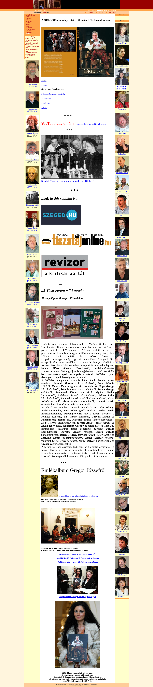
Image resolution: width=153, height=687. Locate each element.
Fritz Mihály (122, 554)
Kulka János (122, 154)
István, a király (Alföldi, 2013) (30, 37)
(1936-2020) (32, 86)
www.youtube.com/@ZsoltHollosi (91, 124)
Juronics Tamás (121, 191)
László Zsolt (122, 215)
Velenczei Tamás (122, 173)
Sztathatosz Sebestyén (122, 87)
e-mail (72, 684)
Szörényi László (122, 363)
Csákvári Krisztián (121, 66)
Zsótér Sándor (122, 381)
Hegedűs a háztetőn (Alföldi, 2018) (31, 44)
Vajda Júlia (122, 109)
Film (26, 20)
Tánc (27, 26)
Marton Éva (122, 400)
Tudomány (28, 21)
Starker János (32, 367)
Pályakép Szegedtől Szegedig (53, 94)
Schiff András (122, 417)
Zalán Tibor (122, 133)
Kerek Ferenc (122, 237)
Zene (27, 16)
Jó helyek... (29, 27)
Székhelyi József (32, 160)
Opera (27, 24)
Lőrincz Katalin (121, 43)
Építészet (28, 32)
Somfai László (122, 512)
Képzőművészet (30, 15)
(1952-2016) (32, 230)
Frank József (121, 476)
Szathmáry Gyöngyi (122, 319)
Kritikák (44, 12)
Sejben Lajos (122, 575)
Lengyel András (122, 495)
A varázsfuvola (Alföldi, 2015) (30, 56)
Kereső (100, 12)
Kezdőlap (90, 12)
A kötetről (28, 31)
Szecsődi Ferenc (122, 341)
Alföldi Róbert (122, 281)
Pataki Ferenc (122, 299)
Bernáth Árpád (122, 256)
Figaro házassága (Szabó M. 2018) (31, 53)
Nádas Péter (122, 438)
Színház (28, 23)
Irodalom (28, 18)
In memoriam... (30, 29)
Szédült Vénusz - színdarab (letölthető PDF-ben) (67, 180)
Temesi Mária (122, 531)
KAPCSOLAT (112, 12)
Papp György (32, 84)
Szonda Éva (122, 596)
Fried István (122, 458)
